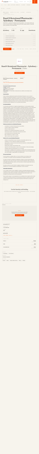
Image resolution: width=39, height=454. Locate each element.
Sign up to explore (19, 215)
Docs (28, 1)
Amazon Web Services (13, 260)
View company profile (19, 70)
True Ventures (11, 253)
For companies (16, 1)
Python (4, 260)
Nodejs (24, 260)
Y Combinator (5, 253)
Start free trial (7, 48)
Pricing (21, 1)
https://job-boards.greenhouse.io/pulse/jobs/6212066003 (13, 82)
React (8, 260)
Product (10, 1)
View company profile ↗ (8, 235)
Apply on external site (19, 72)
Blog (25, 1)
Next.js (20, 260)
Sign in (30, 1)
